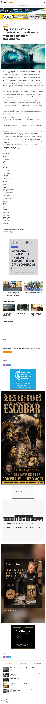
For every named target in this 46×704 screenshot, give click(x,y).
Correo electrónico (7, 343)
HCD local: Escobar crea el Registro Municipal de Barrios (36, 314)
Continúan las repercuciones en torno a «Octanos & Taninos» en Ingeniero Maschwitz (26, 673)
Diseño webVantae (6, 700)
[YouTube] (7, 365)
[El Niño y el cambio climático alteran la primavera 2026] (9, 307)
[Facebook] (4, 365)
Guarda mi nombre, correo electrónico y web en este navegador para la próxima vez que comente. (22, 348)
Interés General (9, 23)
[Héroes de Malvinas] (23, 307)
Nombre (4, 339)
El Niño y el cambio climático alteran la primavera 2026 (7, 314)
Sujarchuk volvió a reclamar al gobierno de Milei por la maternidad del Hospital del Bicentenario (25, 690)
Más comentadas (37, 663)
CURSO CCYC (6, 275)
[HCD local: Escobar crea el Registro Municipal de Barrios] (37, 307)
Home (4, 23)
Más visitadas (23, 663)
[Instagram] (9, 365)
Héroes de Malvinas (21, 313)
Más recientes (8, 663)
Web (25, 343)
